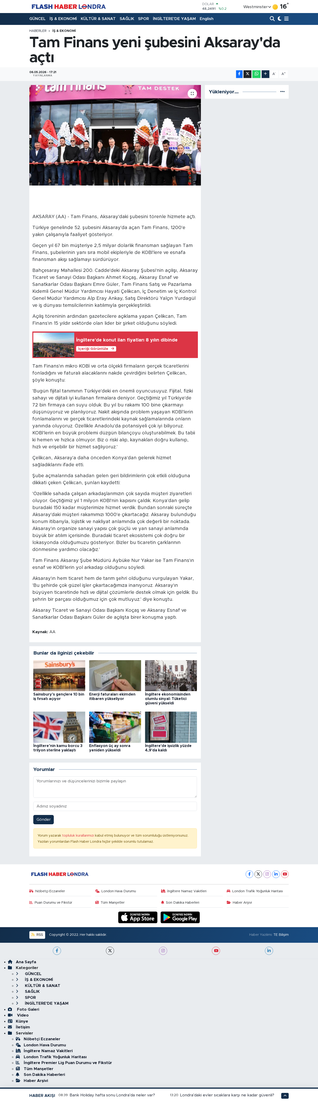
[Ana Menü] (285, 19)
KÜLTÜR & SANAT (98, 19)
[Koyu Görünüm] (279, 19)
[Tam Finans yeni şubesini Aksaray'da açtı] (115, 135)
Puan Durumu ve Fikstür (53, 902)
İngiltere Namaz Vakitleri (186, 891)
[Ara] (273, 19)
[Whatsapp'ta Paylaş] (256, 74)
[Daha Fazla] (265, 74)
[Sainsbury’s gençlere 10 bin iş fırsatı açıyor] (59, 675)
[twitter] (110, 951)
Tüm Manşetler (113, 902)
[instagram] (163, 951)
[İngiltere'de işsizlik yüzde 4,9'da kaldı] (171, 727)
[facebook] (57, 951)
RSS (39, 934)
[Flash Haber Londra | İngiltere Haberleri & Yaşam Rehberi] (68, 6)
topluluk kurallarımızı (78, 835)
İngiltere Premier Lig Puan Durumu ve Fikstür (68, 1063)
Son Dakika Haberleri (182, 902)
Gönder (44, 819)
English (206, 19)
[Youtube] (285, 874)
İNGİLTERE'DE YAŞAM (174, 19)
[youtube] (216, 951)
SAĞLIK (127, 19)
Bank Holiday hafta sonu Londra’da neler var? (112, 1095)
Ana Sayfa (26, 962)
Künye (22, 1021)
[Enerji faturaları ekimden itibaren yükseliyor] (115, 675)
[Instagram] (267, 874)
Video (22, 1015)
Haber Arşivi (242, 902)
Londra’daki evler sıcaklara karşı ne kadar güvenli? (227, 1095)
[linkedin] (269, 951)
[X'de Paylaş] (247, 74)
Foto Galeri (27, 1009)
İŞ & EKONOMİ (63, 19)
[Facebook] (249, 874)
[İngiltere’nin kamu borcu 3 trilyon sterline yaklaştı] (59, 727)
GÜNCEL (37, 19)
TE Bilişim (281, 934)
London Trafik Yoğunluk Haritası (257, 891)
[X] (258, 874)
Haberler (38, 31)
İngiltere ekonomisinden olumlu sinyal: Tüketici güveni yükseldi (167, 699)
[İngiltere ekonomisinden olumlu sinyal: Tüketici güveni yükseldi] (171, 675)
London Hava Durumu (118, 891)
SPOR (143, 19)
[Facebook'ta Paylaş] (239, 74)
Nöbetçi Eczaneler (50, 891)
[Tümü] (282, 92)
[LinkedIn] (276, 874)
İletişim (23, 1027)
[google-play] (180, 917)
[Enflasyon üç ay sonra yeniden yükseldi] (115, 727)
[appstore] (138, 917)
